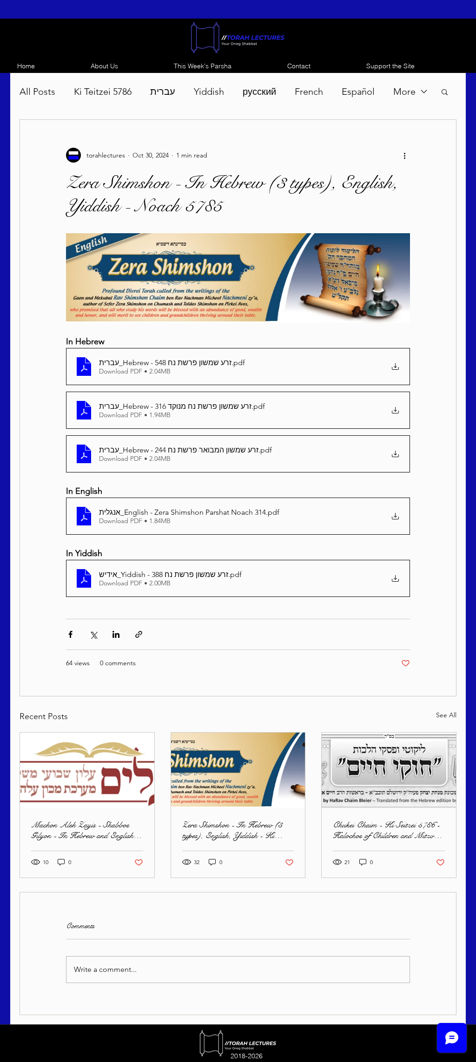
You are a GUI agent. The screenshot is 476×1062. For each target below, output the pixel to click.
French (309, 91)
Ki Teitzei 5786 (103, 91)
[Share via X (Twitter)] (93, 634)
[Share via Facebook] (70, 634)
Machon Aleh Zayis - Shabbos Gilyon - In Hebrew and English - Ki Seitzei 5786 (85, 830)
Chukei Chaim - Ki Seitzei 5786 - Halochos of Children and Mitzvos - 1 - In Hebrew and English (386, 830)
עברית (162, 91)
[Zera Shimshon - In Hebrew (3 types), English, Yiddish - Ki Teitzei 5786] (238, 770)
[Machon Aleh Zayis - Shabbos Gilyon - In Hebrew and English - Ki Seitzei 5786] (87, 770)
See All (446, 715)
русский (259, 91)
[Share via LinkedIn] (116, 634)
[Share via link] (138, 634)
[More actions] (404, 155)
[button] (444, 91)
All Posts (37, 91)
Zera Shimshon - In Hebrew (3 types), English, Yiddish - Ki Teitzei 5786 (232, 830)
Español (358, 91)
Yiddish (209, 91)
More (404, 91)
